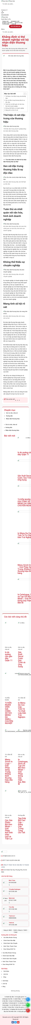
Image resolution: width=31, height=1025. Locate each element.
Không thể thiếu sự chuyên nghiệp (14, 108)
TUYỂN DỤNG (7, 699)
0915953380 (12, 882)
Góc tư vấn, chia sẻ (12, 413)
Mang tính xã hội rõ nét (11, 110)
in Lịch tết (12, 1005)
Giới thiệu (6, 971)
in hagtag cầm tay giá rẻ (16, 1009)
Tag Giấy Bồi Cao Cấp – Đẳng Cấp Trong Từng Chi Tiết (22, 825)
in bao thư (18, 1007)
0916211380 (12, 900)
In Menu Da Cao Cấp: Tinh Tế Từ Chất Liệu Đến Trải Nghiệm (22, 710)
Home (4, 48)
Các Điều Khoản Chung (10, 937)
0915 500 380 (13, 909)
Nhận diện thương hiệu (12, 48)
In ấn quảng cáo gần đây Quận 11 (8, 656)
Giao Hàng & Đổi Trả (9, 949)
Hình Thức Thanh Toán (10, 946)
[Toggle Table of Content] (24, 94)
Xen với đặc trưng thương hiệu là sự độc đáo (15, 101)
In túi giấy (18, 997)
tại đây (16, 161)
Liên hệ (5, 974)
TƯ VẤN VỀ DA (21, 699)
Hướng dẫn (9, 416)
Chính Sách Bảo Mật (9, 940)
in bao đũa (10, 1007)
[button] (15, 400)
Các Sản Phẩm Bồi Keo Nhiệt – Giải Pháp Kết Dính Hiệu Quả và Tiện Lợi (9, 829)
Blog (4, 977)
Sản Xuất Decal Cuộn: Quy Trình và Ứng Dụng (21, 659)
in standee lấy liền (23, 1003)
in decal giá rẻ (13, 1003)
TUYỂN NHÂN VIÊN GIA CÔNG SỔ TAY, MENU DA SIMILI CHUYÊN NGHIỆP (9, 713)
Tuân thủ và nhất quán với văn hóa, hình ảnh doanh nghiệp (14, 105)
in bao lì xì (12, 1001)
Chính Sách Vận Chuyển (10, 943)
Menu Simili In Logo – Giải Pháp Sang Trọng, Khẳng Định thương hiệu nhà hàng (9, 770)
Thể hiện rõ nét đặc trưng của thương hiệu (15, 97)
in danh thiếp (17, 999)
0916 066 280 (13, 891)
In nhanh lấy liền (9, 997)
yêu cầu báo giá (15, 26)
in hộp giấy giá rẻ (22, 1011)
